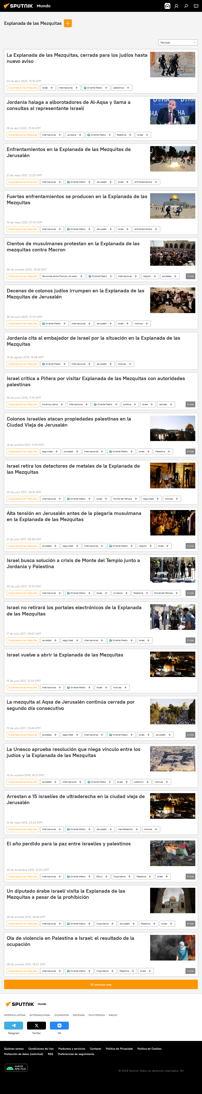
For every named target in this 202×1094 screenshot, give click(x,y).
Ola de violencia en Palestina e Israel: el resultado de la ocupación (70, 941)
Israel (45, 87)
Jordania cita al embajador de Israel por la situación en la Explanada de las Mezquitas (93, 341)
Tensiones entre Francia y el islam (59, 276)
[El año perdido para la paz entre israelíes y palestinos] (172, 853)
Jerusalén (101, 181)
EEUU (99, 876)
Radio (113, 1015)
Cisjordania (119, 876)
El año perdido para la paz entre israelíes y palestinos (69, 843)
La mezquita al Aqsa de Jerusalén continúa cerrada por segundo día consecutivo (71, 705)
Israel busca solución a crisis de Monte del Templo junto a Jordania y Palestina (73, 563)
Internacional (66, 87)
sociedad (166, 276)
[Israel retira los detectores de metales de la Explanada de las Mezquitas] (172, 475)
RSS (50, 1054)
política (127, 404)
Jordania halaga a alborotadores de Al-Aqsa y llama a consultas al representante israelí (69, 105)
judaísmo (139, 781)
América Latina (50, 404)
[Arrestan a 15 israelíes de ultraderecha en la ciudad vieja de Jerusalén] (172, 806)
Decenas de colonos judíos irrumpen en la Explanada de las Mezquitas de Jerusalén (75, 293)
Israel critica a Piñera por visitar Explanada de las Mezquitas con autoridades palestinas (96, 381)
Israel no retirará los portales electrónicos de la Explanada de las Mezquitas (74, 610)
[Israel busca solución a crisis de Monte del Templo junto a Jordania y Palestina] (172, 570)
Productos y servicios (71, 1048)
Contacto (95, 1048)
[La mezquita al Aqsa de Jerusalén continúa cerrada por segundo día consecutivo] (172, 711)
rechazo (163, 404)
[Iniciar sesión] (176, 6)
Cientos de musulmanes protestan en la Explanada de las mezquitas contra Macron (73, 246)
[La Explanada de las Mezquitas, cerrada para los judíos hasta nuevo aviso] (172, 64)
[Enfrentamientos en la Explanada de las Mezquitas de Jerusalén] (172, 159)
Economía (61, 1015)
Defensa (79, 1015)
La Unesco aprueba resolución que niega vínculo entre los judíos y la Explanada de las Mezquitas (73, 752)
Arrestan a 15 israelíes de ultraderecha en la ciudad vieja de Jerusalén (76, 799)
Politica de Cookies (149, 1048)
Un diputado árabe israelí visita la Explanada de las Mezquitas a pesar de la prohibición (66, 894)
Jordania (71, 134)
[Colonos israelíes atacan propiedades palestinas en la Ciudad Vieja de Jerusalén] (172, 428)
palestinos (118, 87)
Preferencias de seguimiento (76, 1054)
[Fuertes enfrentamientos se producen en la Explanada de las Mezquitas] (172, 206)
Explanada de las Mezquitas (33, 23)
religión (147, 276)
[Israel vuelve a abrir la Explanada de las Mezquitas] (172, 664)
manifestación (125, 829)
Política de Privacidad (119, 1048)
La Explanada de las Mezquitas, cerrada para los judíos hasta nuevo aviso (77, 58)
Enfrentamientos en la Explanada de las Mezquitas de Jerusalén (69, 152)
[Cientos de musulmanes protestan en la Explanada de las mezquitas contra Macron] (172, 253)
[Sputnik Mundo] (19, 9)
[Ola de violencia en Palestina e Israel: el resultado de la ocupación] (172, 947)
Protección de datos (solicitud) (23, 1054)
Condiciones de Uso (41, 1048)
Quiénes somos (14, 1048)
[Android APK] (16, 1068)
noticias (139, 323)
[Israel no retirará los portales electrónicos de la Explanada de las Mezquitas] (172, 617)
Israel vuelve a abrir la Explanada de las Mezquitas (65, 655)
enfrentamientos (143, 181)
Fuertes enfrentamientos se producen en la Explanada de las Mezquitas (77, 199)
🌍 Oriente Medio (93, 87)
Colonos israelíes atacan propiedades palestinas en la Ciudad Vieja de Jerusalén (69, 422)
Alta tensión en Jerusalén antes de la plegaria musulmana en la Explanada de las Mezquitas (74, 516)
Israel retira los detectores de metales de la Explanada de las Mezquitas (73, 469)
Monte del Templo (122, 498)
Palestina (121, 134)
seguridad (47, 451)
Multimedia (97, 1015)
